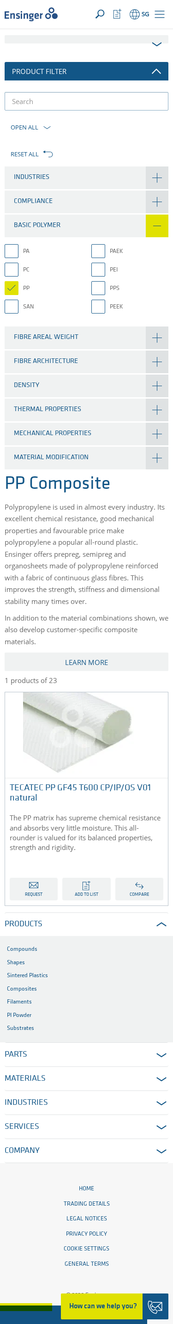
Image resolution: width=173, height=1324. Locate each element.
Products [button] (23, 924)
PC (26, 270)
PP (26, 288)
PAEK (116, 251)
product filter (39, 71)
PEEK (116, 307)
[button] (160, 14)
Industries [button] (26, 1103)
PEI (114, 270)
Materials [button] (25, 1079)
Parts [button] (16, 1055)
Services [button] (22, 1127)
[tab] (86, 177)
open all (24, 127)
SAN (28, 307)
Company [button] (22, 1151)
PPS (114, 288)
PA (26, 251)
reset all (25, 154)
